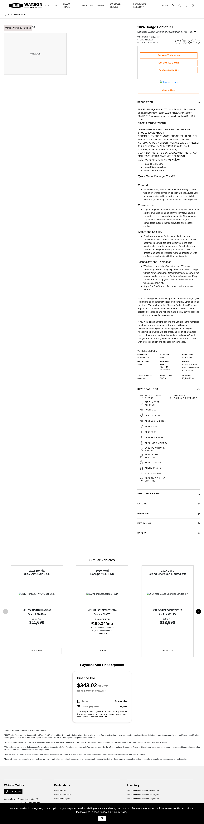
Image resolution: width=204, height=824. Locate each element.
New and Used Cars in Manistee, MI (143, 794)
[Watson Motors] (25, 6)
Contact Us (15, 792)
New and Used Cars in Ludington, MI (143, 798)
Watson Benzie (60, 790)
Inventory (133, 785)
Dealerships (62, 785)
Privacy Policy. (120, 812)
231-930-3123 (31, 799)
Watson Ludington (62, 798)
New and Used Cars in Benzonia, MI (143, 790)
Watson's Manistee (62, 794)
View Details (36, 651)
